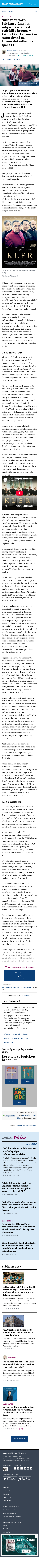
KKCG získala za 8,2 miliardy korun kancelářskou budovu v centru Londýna (18, 1332)
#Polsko (7, 1034)
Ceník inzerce (7, 1501)
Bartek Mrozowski (29, 83)
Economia (6, 1494)
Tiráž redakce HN (8, 1491)
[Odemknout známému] (36, 12)
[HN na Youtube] (31, 1468)
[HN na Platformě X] (15, 1468)
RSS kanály (6, 1532)
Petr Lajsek (13, 1357)
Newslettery (7, 1529)
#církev (25, 1034)
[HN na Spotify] (28, 1468)
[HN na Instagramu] (21, 1468)
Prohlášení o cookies (9, 1510)
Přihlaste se (28, 995)
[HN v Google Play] (10, 1479)
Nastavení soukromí (9, 1513)
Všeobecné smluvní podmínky (12, 1516)
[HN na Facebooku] (18, 1468)
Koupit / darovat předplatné (12, 1522)
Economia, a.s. (16, 1456)
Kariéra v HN (7, 1497)
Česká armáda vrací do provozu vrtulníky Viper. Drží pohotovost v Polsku (19, 1151)
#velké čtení (8, 1042)
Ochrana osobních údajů (11, 1506)
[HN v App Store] (24, 1479)
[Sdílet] (32, 12)
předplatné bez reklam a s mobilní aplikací (17, 987)
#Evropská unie (17, 1038)
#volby (6, 1038)
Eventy (5, 1525)
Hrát (11, 1081)
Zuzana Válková (12, 51)
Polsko (20, 1137)
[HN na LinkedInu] (25, 1468)
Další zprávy (19, 1439)
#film (27, 1038)
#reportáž (16, 1034)
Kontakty (6, 1487)
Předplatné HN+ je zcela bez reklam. (26, 1125)
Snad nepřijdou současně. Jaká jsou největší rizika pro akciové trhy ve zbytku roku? (18, 1364)
